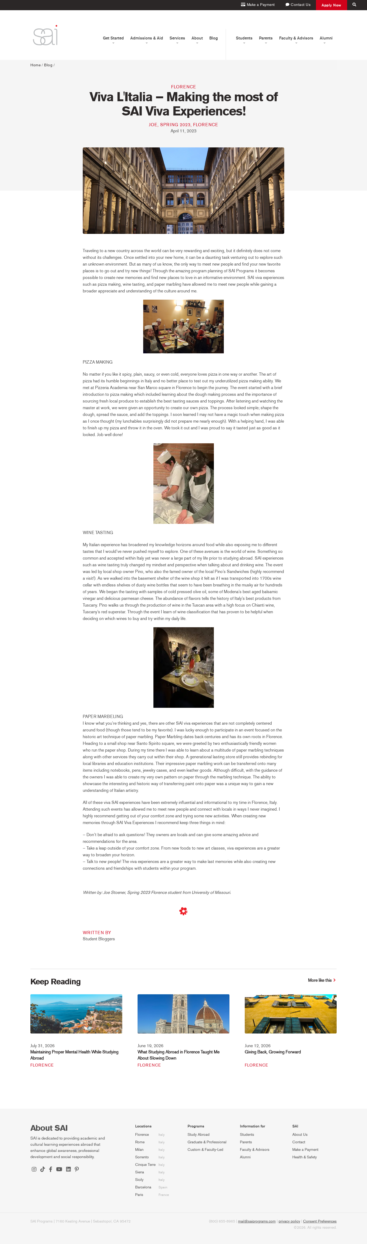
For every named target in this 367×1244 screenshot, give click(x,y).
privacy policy (289, 1221)
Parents (246, 1142)
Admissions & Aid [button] (146, 38)
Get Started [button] (113, 38)
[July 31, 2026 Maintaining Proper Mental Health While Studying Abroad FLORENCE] (76, 1017)
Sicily (139, 1179)
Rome (140, 1142)
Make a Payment (305, 1149)
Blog (213, 38)
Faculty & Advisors (254, 1149)
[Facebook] (50, 1169)
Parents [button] (266, 38)
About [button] (197, 38)
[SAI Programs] (45, 35)
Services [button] (177, 38)
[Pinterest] (77, 1169)
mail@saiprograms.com (257, 1221)
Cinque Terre (145, 1164)
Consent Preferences (320, 1221)
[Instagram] (34, 1169)
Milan (139, 1149)
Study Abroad (199, 1134)
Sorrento (142, 1157)
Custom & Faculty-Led (205, 1149)
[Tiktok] (42, 1169)
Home (35, 65)
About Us (300, 1134)
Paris (139, 1194)
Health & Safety (304, 1157)
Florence (183, 86)
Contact (298, 1142)
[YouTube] (59, 1169)
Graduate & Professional (207, 1142)
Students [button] (244, 38)
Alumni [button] (326, 38)
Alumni (245, 1157)
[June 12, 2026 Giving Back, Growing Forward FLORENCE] (291, 1017)
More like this (320, 980)
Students (247, 1134)
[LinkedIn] (68, 1169)
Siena (139, 1172)
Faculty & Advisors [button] (296, 38)
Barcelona (143, 1187)
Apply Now (331, 5)
